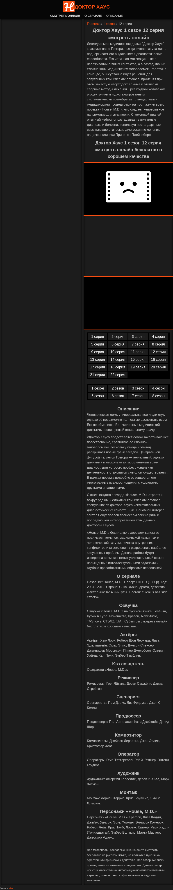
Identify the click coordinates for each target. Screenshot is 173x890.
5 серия (97, 344)
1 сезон (109, 24)
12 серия (158, 352)
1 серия (97, 337)
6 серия (118, 344)
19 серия (138, 367)
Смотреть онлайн (65, 16)
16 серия (158, 359)
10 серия (117, 352)
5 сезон (97, 396)
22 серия (117, 375)
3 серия (138, 337)
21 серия (97, 375)
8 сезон (158, 396)
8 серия (158, 344)
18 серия (117, 367)
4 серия (158, 337)
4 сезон (158, 388)
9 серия (97, 352)
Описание (114, 16)
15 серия (138, 359)
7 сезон (138, 396)
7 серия (138, 344)
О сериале (93, 16)
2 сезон (118, 388)
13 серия (97, 359)
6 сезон (118, 396)
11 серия (138, 352)
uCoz (11, 888)
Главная (93, 24)
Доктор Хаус (92, 7)
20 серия (158, 367)
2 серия (118, 337)
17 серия (97, 367)
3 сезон (138, 388)
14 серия (117, 359)
